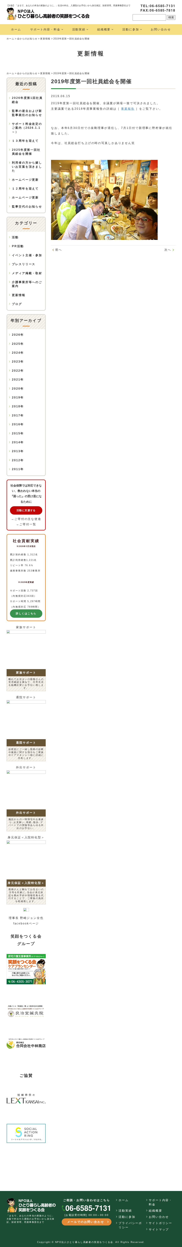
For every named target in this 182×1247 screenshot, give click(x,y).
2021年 (18, 379)
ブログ (17, 303)
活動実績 (79, 29)
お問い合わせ (161, 29)
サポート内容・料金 (45, 29)
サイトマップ (159, 1229)
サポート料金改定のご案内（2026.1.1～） (27, 127)
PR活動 (18, 246)
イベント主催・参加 (27, 255)
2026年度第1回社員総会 (27, 99)
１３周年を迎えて (25, 140)
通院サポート (26, 697)
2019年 (18, 397)
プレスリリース (23, 264)
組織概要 (104, 29)
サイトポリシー (160, 1223)
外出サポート (26, 767)
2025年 (18, 343)
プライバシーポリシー (130, 1225)
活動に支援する (26, 510)
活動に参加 (130, 29)
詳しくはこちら (26, 613)
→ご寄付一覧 (26, 524)
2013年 (18, 451)
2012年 (18, 460)
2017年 (18, 415)
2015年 (18, 433)
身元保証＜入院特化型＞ (26, 837)
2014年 (18, 442)
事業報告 (128, 108)
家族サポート (26, 627)
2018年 (18, 406)
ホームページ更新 (25, 179)
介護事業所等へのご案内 (27, 284)
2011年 (18, 469)
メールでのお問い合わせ (85, 1221)
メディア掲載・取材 (27, 273)
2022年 (18, 370)
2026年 (18, 334)
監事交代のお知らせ (27, 206)
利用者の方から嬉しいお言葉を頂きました (27, 166)
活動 (15, 237)
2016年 (18, 424)
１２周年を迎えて (25, 188)
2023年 (18, 361)
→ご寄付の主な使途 (26, 518)
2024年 (18, 352)
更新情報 (18, 295)
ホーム (16, 29)
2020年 (18, 388)
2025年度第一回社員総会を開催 (26, 151)
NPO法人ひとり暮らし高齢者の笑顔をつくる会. (84, 1242)
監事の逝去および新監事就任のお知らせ (27, 112)
